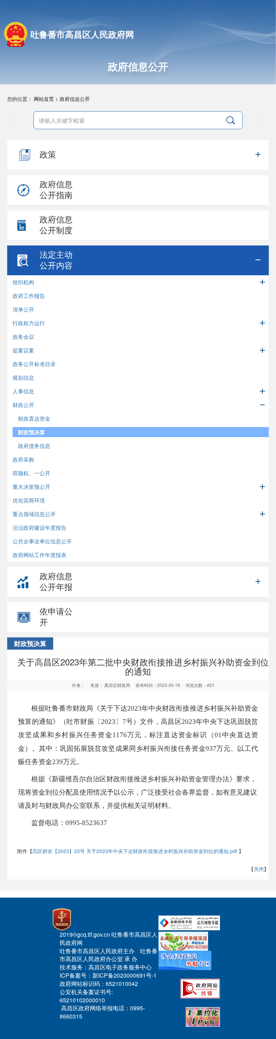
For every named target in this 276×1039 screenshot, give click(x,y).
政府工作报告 (29, 295)
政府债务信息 (34, 445)
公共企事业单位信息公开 (42, 541)
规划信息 (23, 377)
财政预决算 (31, 432)
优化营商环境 (29, 500)
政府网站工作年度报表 (39, 554)
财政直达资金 (34, 418)
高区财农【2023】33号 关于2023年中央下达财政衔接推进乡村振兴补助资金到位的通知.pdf (134, 851)
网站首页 (44, 98)
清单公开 (23, 309)
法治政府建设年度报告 (39, 527)
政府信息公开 (75, 98)
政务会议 (23, 336)
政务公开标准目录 (34, 364)
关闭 (259, 868)
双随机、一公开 (31, 473)
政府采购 (23, 459)
